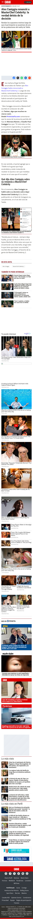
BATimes (16, 883)
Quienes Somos (16, 898)
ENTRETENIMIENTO (6, 6)
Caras (18, 888)
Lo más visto (7, 758)
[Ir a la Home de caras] (8, 3)
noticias (16, 626)
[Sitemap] (27, 873)
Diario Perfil (8, 878)
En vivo (29, 2)
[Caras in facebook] (10, 873)
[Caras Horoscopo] (16, 860)
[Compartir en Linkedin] (25, 78)
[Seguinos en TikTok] (18, 873)
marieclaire (16, 654)
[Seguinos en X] (14, 873)
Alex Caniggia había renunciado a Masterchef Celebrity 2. (14, 88)
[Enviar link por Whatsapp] (21, 78)
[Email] (29, 78)
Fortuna (4, 881)
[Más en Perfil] (11, 621)
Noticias (16, 878)
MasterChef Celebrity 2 (18, 266)
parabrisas (16, 706)
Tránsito (16, 903)
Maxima (24, 893)
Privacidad (5, 900)
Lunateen (28, 881)
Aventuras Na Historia (11, 890)
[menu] (2, 2)
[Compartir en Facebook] (14, 78)
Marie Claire (24, 878)
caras (16, 680)
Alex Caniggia (6, 266)
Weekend (12, 881)
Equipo (12, 900)
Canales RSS (6, 898)
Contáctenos (27, 898)
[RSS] (23, 873)
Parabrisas (19, 881)
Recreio (17, 893)
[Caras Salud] (16, 852)
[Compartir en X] (18, 78)
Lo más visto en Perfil (12, 803)
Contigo (24, 888)
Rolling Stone (24, 890)
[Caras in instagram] (6, 873)
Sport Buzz (9, 893)
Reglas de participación (23, 900)
